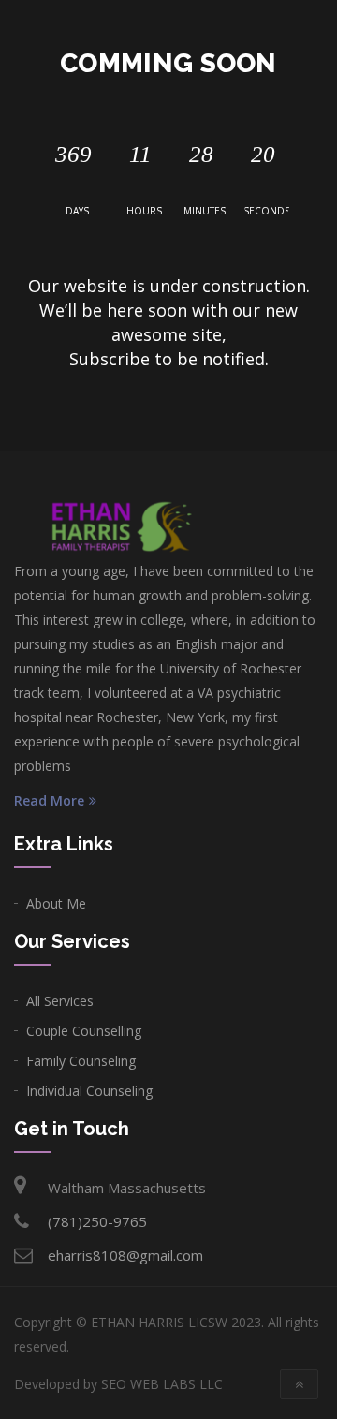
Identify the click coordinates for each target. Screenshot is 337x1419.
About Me (56, 903)
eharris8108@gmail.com (125, 1255)
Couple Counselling (83, 1031)
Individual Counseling (89, 1091)
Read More (49, 800)
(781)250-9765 (97, 1221)
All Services (60, 1001)
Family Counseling (81, 1061)
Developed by (118, 1384)
